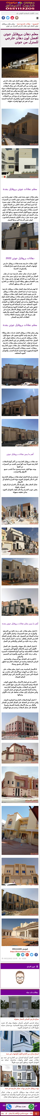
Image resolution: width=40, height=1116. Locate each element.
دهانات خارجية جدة (23, 24)
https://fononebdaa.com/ (20, 952)
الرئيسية (35, 24)
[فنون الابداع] (20, 984)
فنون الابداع (31, 967)
